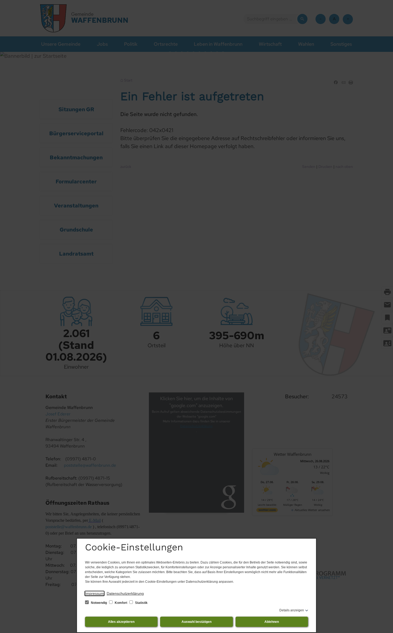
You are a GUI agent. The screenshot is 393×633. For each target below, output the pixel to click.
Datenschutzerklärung (125, 593)
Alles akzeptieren (121, 622)
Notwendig (99, 603)
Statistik (141, 603)
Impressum (94, 593)
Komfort (121, 603)
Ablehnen (271, 622)
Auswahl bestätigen (196, 622)
